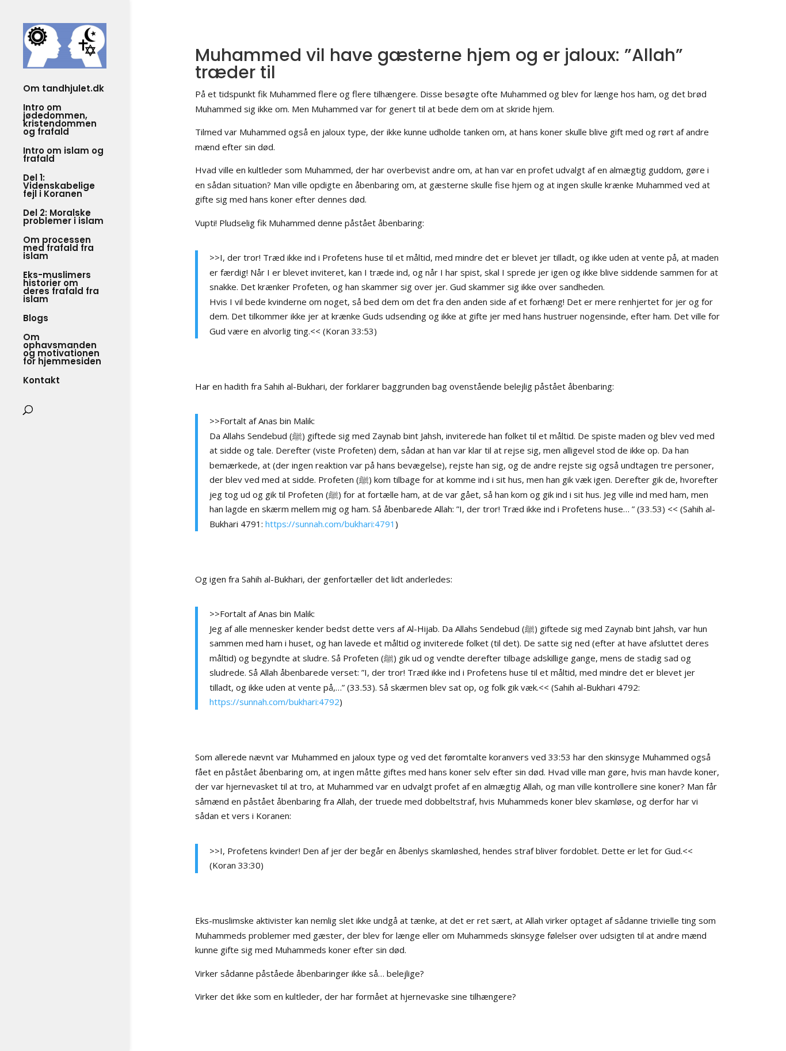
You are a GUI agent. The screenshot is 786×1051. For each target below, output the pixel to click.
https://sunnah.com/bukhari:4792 (274, 701)
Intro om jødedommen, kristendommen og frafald (60, 121)
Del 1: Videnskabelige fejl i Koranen (59, 187)
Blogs (35, 319)
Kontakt (41, 381)
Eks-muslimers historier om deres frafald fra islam (61, 288)
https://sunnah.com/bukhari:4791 (330, 524)
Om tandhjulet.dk (63, 89)
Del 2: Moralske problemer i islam (63, 218)
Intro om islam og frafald (63, 156)
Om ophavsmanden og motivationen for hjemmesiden (62, 350)
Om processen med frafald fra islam (58, 249)
